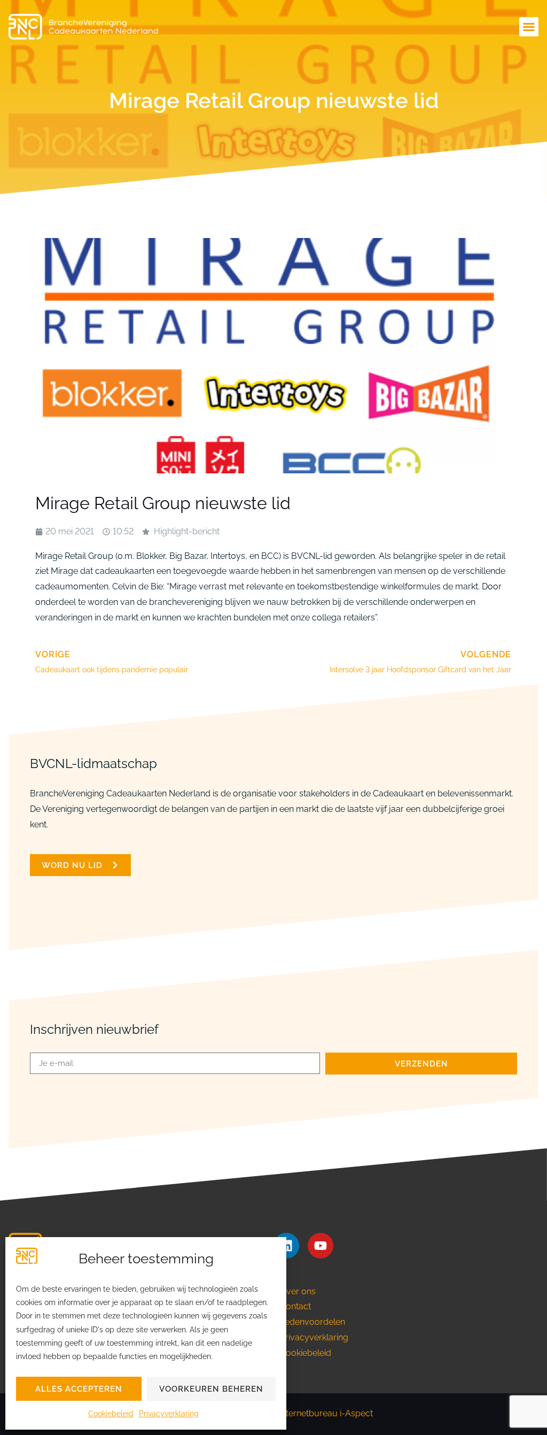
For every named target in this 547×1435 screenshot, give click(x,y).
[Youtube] (320, 1245)
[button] (528, 26)
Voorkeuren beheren (211, 1389)
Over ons (298, 1291)
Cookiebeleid (111, 1413)
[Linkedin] (286, 1245)
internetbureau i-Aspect (326, 1413)
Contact (295, 1306)
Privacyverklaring (169, 1413)
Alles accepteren (78, 1389)
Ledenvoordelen (312, 1322)
